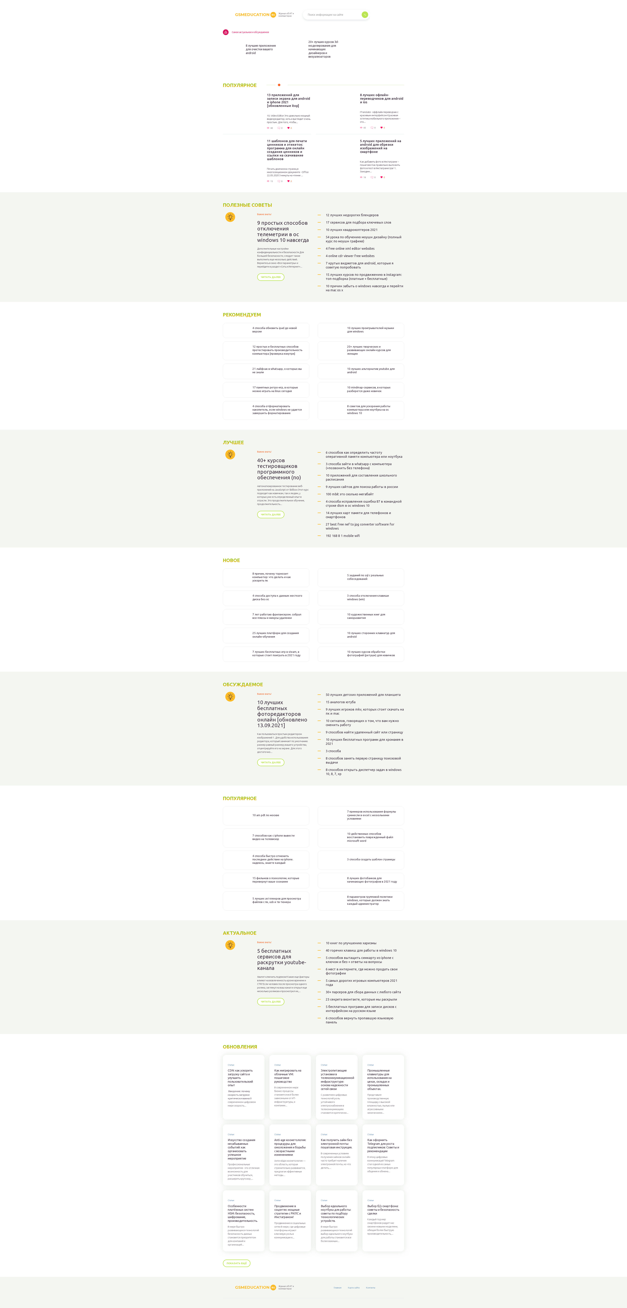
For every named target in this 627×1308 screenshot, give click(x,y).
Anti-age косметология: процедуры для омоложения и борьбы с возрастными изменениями (290, 1147)
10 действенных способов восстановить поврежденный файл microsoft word (370, 837)
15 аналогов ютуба (340, 702)
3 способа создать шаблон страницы (371, 859)
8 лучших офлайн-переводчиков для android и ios (381, 98)
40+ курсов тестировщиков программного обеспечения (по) (279, 468)
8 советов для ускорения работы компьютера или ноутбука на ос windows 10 (368, 410)
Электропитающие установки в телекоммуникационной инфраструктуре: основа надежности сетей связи (337, 1079)
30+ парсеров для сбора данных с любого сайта (363, 992)
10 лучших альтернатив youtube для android (371, 370)
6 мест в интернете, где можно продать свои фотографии (362, 971)
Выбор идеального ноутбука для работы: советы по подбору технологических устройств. (336, 1213)
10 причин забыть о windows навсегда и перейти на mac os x (364, 288)
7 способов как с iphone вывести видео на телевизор (273, 837)
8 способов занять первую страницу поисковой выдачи (363, 760)
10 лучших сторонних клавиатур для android (371, 634)
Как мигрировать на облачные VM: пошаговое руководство (287, 1076)
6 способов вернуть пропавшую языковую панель (359, 1020)
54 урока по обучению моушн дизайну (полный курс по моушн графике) (364, 239)
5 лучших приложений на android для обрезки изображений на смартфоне (380, 146)
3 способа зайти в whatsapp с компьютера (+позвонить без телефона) (359, 466)
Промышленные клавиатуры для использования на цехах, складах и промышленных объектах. (379, 1079)
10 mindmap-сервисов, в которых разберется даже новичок (369, 389)
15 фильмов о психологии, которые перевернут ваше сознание (275, 880)
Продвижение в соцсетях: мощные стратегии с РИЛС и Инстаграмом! (287, 1211)
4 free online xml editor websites (350, 248)
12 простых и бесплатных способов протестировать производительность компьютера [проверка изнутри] (277, 350)
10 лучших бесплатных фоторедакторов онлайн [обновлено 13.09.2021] (282, 713)
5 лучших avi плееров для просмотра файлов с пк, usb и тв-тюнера (276, 900)
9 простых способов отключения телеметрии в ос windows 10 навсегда (283, 231)
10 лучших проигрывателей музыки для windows (370, 329)
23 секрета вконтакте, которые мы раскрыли (361, 999)
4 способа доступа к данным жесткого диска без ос (277, 597)
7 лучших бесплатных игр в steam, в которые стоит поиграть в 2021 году (276, 653)
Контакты (370, 1287)
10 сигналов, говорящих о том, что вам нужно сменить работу (362, 723)
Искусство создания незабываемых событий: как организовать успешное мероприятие (241, 1149)
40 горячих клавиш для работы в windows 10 (361, 950)
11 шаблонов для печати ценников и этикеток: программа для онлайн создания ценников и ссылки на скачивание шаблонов (287, 150)
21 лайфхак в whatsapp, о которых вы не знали (277, 370)
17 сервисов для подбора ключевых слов (358, 222)
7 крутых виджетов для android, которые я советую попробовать (360, 265)
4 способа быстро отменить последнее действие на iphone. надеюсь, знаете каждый (272, 859)
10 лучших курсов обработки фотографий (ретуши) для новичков (371, 653)
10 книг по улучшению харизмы (351, 943)
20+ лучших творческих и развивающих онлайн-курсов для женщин (369, 350)
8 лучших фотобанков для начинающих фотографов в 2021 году (372, 880)
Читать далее (271, 277)
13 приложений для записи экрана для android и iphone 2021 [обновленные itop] (288, 100)
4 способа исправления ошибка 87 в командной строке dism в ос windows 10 (364, 503)
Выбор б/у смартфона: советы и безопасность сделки (383, 1209)
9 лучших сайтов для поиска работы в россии (362, 487)
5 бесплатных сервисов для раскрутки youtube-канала (281, 959)
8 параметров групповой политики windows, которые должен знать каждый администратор (370, 900)
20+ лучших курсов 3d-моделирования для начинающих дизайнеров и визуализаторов (323, 49)
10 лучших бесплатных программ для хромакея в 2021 (364, 741)
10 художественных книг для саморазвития (366, 616)
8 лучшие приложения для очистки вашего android (261, 49)
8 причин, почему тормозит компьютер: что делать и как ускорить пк (271, 577)
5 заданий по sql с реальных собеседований (365, 577)
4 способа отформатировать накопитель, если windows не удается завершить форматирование (277, 410)
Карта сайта (354, 1287)
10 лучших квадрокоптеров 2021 (352, 230)
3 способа (333, 751)
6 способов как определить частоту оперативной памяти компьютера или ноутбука (364, 454)
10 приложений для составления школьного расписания (361, 477)
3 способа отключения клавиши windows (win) (368, 597)
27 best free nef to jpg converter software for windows (360, 526)
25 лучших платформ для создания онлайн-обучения (275, 634)
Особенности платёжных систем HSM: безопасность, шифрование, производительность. (243, 1213)
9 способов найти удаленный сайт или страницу (364, 732)
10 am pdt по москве (265, 815)
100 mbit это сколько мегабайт (350, 494)
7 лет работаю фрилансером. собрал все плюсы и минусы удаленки (276, 616)
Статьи (231, 1065)
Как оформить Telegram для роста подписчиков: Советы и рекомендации (383, 1145)
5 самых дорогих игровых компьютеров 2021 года (361, 983)
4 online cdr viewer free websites (350, 256)
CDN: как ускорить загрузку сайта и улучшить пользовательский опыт (240, 1078)
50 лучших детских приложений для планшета (363, 695)
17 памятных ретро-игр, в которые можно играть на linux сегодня (275, 389)
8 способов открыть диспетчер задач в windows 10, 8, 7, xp (364, 772)
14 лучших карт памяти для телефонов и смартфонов (358, 515)
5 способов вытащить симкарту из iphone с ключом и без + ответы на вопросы (360, 960)
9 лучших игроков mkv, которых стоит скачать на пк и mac (365, 711)
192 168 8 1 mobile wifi (343, 536)
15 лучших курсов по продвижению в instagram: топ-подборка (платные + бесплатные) (364, 277)
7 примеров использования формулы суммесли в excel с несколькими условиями (371, 815)
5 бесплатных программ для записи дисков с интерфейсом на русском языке (361, 1009)
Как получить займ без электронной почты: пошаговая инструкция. (336, 1143)
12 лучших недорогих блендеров (352, 215)
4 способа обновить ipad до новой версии (274, 329)
